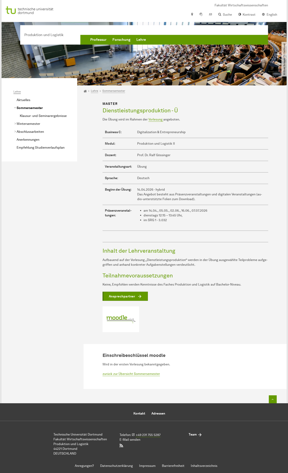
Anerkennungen (28, 139)
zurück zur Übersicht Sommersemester (131, 374)
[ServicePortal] (201, 14)
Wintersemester (28, 124)
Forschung (121, 39)
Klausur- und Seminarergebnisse (43, 116)
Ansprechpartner (122, 296)
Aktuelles (23, 100)
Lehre (141, 39)
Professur (98, 39)
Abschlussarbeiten (30, 132)
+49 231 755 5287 (148, 435)
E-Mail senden (130, 439)
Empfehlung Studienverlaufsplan (41, 147)
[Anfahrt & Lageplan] (192, 14)
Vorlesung (155, 119)
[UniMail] (210, 14)
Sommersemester (30, 108)
